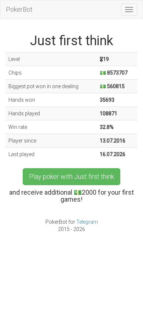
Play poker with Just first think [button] (71, 176)
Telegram (87, 222)
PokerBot (19, 9)
